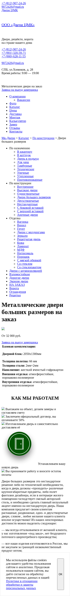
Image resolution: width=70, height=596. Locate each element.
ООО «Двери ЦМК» (18, 25)
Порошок (23, 256)
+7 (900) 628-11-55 (14, 56)
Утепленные (25, 176)
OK (60, 574)
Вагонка (22, 221)
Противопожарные (29, 179)
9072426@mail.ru (13, 6)
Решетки (15, 295)
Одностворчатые (28, 193)
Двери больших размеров (34, 197)
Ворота (14, 288)
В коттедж (24, 155)
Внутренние (25, 186)
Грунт (21, 228)
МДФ (20, 249)
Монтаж (14, 117)
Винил (21, 225)
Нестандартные (27, 204)
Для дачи (23, 162)
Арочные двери (27, 214)
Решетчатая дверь (28, 239)
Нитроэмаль (25, 253)
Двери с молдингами (31, 232)
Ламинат (23, 246)
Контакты (15, 131)
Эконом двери (18, 281)
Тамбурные (24, 165)
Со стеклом (24, 263)
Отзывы (14, 128)
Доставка (15, 114)
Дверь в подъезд (28, 158)
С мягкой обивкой (29, 260)
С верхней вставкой (30, 211)
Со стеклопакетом (29, 267)
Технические (25, 169)
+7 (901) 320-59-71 (14, 52)
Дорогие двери (19, 277)
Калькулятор (17, 121)
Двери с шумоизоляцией (25, 270)
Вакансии (23, 100)
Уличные (23, 172)
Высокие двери (27, 190)
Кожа (20, 242)
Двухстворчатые (28, 200)
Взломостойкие (19, 274)
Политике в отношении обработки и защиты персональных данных (22, 584)
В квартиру (24, 151)
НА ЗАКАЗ (17, 284)
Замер (13, 124)
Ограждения (17, 291)
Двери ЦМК (10, 10)
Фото (12, 103)
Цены (13, 110)
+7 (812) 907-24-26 (14, 3)
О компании (17, 96)
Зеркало (22, 235)
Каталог (14, 107)
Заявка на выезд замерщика (20, 89)
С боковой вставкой (30, 207)
